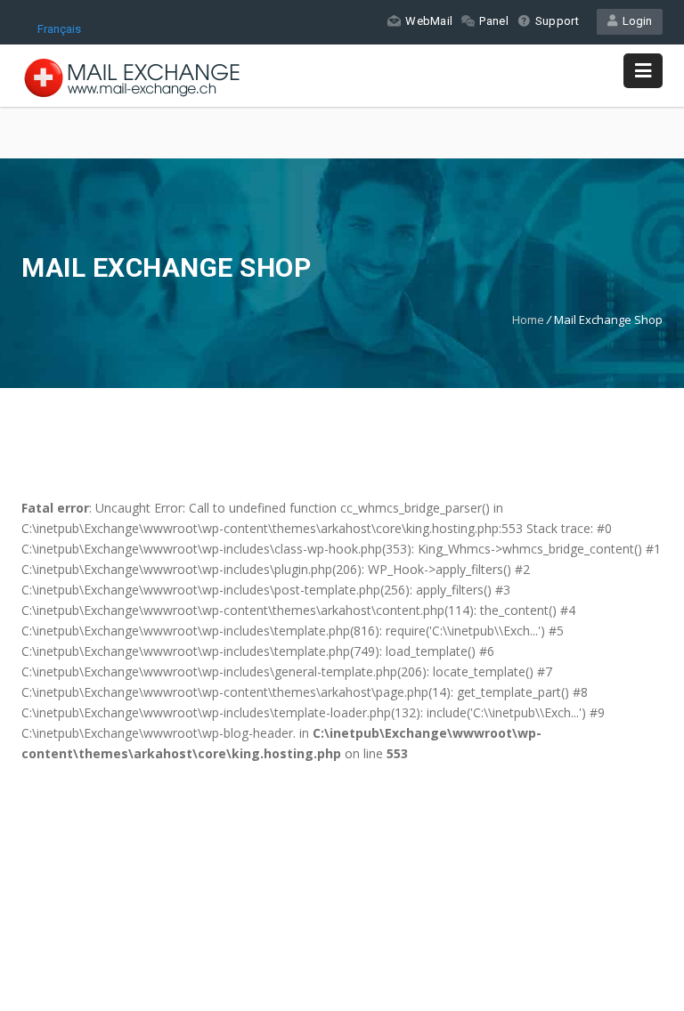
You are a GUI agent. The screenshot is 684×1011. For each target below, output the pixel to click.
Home (528, 319)
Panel (494, 21)
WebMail (428, 21)
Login (634, 21)
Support (557, 21)
